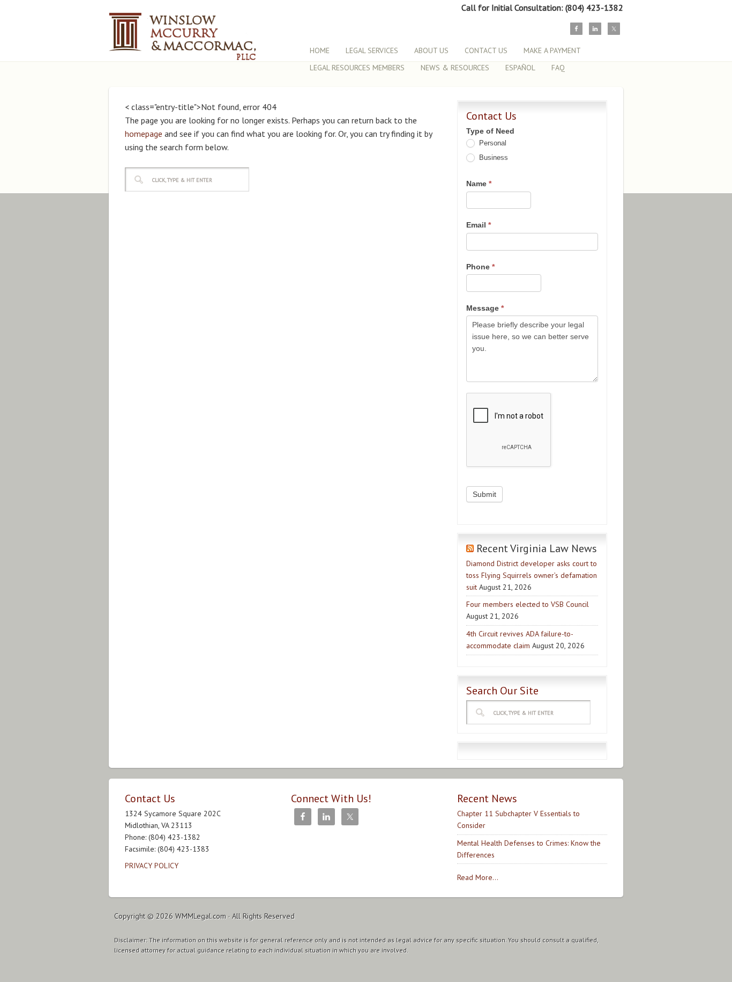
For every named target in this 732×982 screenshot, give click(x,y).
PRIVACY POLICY (151, 865)
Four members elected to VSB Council (527, 604)
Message (485, 308)
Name (478, 183)
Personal (491, 143)
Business (492, 157)
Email (478, 225)
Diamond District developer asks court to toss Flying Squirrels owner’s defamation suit (531, 575)
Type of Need (490, 131)
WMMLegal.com (200, 916)
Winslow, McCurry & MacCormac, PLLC (202, 31)
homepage (143, 133)
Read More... (477, 877)
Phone (480, 266)
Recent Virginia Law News (536, 548)
